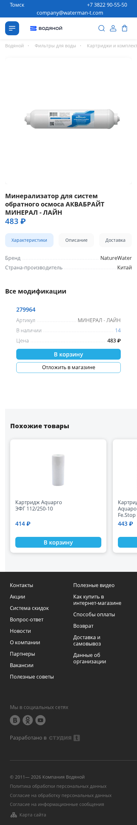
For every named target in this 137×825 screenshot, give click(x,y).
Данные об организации (89, 658)
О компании (25, 642)
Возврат (83, 626)
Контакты (21, 585)
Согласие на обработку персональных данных (61, 795)
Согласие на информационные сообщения (57, 804)
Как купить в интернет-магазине (97, 599)
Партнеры (22, 654)
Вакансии (21, 665)
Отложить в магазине (68, 367)
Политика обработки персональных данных (58, 786)
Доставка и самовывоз (87, 640)
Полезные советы (32, 676)
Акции (17, 596)
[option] (68, 119)
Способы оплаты (94, 614)
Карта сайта (32, 815)
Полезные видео (94, 585)
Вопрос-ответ (26, 619)
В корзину (68, 354)
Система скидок (29, 608)
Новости (20, 631)
